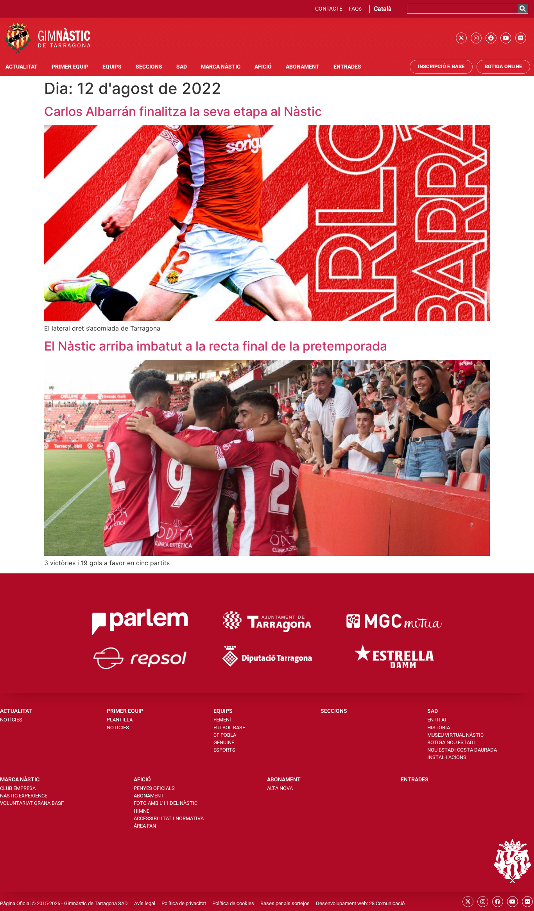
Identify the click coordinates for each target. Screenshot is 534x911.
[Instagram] (476, 38)
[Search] (523, 8)
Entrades (347, 66)
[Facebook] (491, 38)
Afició (263, 66)
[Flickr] (520, 38)
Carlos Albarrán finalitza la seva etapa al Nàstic (183, 111)
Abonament (302, 66)
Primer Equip (70, 66)
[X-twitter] (461, 38)
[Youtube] (505, 38)
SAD (181, 66)
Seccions (149, 66)
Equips (112, 66)
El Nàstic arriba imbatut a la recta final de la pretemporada (215, 346)
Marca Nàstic (220, 66)
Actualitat (21, 66)
